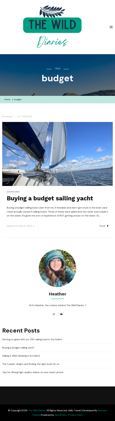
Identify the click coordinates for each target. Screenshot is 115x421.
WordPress (61, 414)
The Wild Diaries (36, 410)
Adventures (13, 192)
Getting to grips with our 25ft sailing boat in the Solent (32, 339)
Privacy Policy (75, 414)
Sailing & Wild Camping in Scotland (21, 355)
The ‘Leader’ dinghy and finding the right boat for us (30, 364)
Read (102, 226)
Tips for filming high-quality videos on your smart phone (32, 372)
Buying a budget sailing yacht (50, 198)
